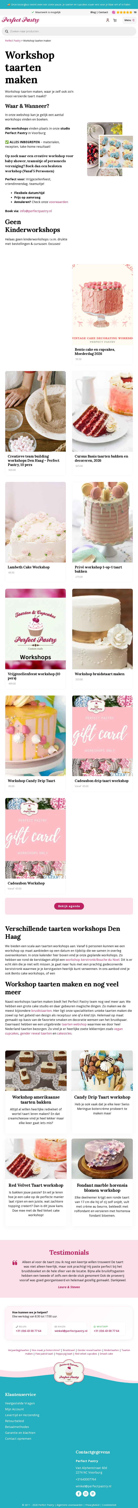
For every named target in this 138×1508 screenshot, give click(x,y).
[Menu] (129, 20)
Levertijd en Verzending (22, 1415)
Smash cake (106, 1353)
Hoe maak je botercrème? (46, 1350)
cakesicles (64, 1033)
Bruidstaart (69, 1350)
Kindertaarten (111, 1350)
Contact (103, 12)
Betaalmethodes (17, 1427)
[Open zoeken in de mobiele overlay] (69, 31)
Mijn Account (14, 1409)
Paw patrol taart (44, 1353)
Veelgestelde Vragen (20, 1403)
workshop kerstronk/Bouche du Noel (92, 960)
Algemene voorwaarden (70, 1504)
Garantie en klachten (20, 1433)
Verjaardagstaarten (18, 1350)
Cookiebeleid (109, 1504)
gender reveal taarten (36, 1033)
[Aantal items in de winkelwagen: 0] (115, 20)
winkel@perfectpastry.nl (71, 1331)
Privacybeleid (92, 1504)
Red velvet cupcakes (86, 1353)
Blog (93, 12)
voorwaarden (58, 202)
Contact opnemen (18, 1439)
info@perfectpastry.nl (36, 211)
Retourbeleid (14, 1421)
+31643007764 (86, 1479)
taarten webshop (74, 1024)
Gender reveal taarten (89, 1350)
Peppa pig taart (64, 1353)
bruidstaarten (41, 1011)
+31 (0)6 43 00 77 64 (28, 1331)
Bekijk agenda (69, 906)
